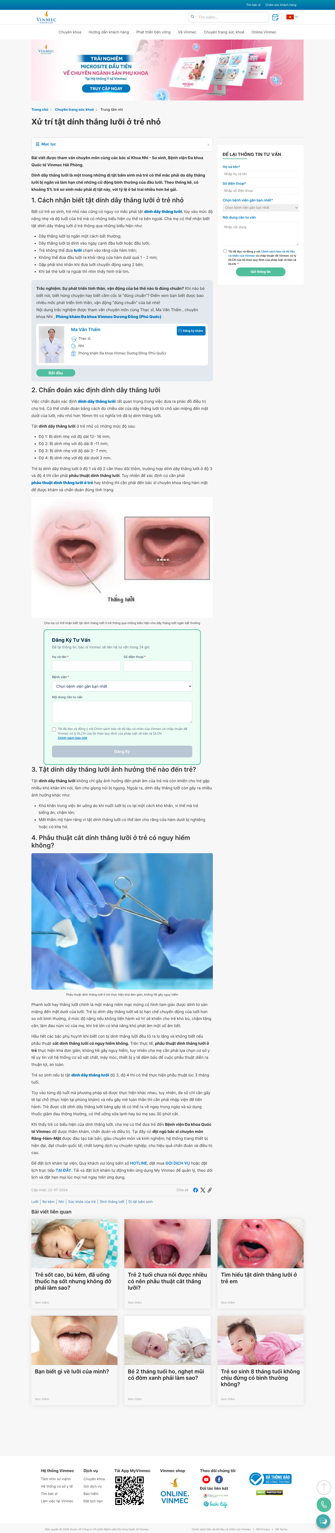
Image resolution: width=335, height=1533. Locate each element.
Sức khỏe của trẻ (82, 1202)
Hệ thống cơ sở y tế (57, 1486)
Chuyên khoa (70, 32)
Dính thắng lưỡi (112, 1202)
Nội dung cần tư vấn (67, 697)
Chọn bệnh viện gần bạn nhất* (248, 200)
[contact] (324, 1504)
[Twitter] (202, 1190)
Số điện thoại (135, 657)
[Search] (192, 16)
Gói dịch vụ (93, 1486)
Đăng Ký (122, 751)
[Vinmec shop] (175, 1491)
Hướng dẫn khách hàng (109, 32)
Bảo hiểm (91, 1494)
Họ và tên (60, 657)
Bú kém (48, 1202)
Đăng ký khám (193, 331)
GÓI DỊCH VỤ (178, 1163)
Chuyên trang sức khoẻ (224, 32)
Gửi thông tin (261, 272)
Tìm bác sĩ (253, 5)
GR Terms (281, 1529)
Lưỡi (34, 1202)
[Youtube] (206, 1479)
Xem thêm (42, 1302)
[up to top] (324, 1487)
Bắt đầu (56, 372)
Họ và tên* (231, 167)
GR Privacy (263, 1529)
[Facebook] (195, 1190)
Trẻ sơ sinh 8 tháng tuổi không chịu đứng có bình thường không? (260, 1378)
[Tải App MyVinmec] (129, 1491)
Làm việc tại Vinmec (57, 1501)
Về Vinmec (187, 32)
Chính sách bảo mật (72, 738)
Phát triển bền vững (153, 32)
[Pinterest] (210, 1190)
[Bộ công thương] (269, 1479)
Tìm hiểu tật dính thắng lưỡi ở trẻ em (259, 1278)
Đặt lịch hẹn (93, 1501)
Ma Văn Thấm (85, 329)
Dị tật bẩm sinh (141, 1202)
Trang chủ (39, 110)
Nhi (61, 1202)
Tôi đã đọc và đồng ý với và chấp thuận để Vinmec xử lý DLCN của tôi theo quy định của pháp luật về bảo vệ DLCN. (262, 257)
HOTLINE (138, 1163)
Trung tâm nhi (112, 110)
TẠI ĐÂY (63, 1170)
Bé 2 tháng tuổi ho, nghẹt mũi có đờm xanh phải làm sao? (166, 1374)
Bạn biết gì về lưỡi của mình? (72, 1371)
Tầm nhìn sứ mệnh (56, 1479)
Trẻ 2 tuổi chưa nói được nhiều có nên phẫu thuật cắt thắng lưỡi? (167, 1281)
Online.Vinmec (264, 32)
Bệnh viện (60, 677)
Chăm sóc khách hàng (280, 5)
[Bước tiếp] (215, 1504)
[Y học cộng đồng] (215, 1495)
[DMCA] (269, 1492)
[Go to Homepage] (46, 17)
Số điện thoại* (234, 183)
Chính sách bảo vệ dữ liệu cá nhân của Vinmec (221, 1529)
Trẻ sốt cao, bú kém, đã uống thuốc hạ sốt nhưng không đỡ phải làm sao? (73, 1281)
